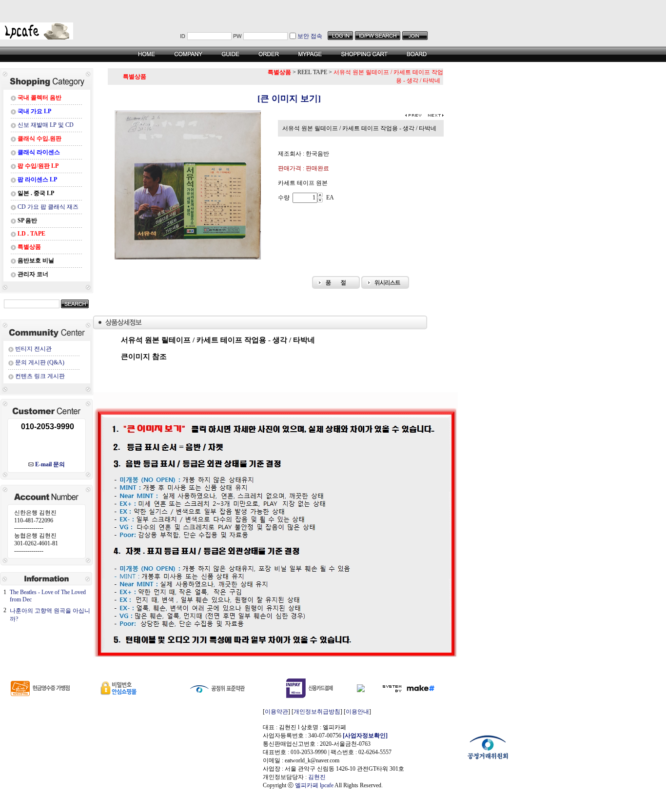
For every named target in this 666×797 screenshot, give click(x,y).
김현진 (317, 777)
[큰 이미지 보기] (276, 98)
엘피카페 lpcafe (314, 785)
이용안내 (357, 711)
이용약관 (276, 711)
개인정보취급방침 (317, 711)
